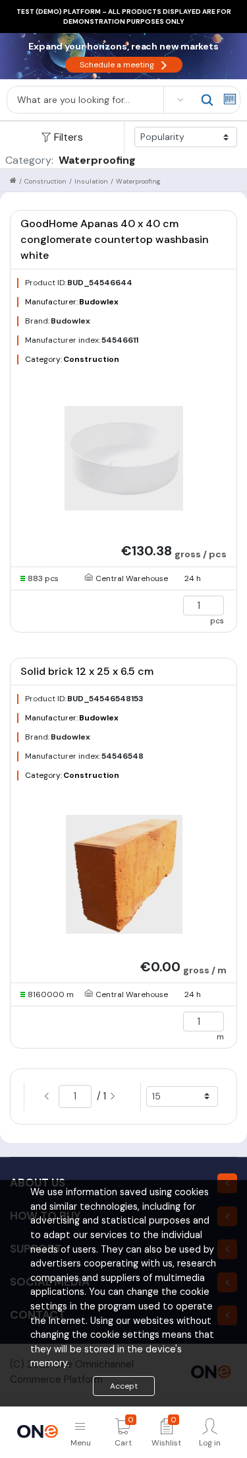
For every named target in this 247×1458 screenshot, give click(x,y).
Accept (124, 1386)
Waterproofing (138, 181)
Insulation (91, 181)
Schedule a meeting (124, 64)
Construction (45, 181)
